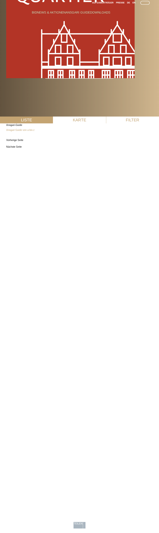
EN (133, 2)
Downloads (100, 12)
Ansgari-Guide (14, 125)
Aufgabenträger (103, 2)
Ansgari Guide (78, 12)
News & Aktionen (51, 12)
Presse (120, 2)
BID (34, 12)
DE (128, 2)
